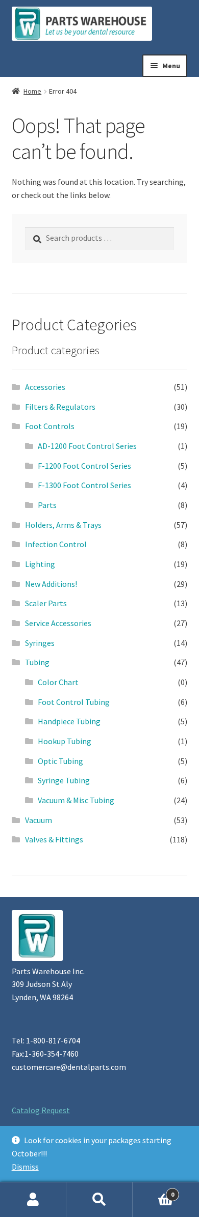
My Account (33, 1199)
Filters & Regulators (60, 407)
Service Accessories (58, 623)
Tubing (37, 662)
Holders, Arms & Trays (63, 525)
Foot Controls (49, 426)
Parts (47, 505)
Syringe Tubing (64, 780)
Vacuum (38, 820)
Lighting (40, 564)
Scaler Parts (46, 603)
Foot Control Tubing (74, 702)
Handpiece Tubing (69, 721)
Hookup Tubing (64, 741)
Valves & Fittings (54, 839)
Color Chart (58, 682)
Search (99, 1199)
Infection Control (56, 544)
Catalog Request (41, 1110)
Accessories (45, 387)
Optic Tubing (60, 761)
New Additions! (51, 584)
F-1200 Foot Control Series (84, 466)
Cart (153, 1190)
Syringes (40, 643)
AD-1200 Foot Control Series (87, 446)
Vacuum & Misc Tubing (76, 800)
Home (32, 91)
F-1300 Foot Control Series (84, 485)
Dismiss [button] (25, 1167)
